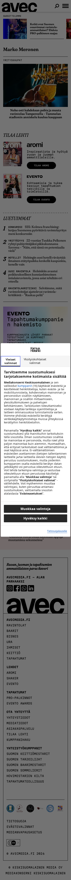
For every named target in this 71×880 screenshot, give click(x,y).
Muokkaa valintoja (35, 509)
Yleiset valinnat (10, 361)
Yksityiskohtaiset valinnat (35, 361)
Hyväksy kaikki (35, 518)
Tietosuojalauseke (57, 531)
